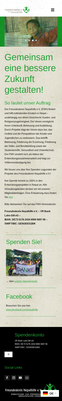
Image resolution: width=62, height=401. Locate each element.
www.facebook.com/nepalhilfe (22, 309)
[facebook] (7, 377)
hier (11, 197)
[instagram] (13, 377)
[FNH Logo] (17, 7)
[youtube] (20, 377)
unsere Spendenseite (25, 281)
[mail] (26, 377)
